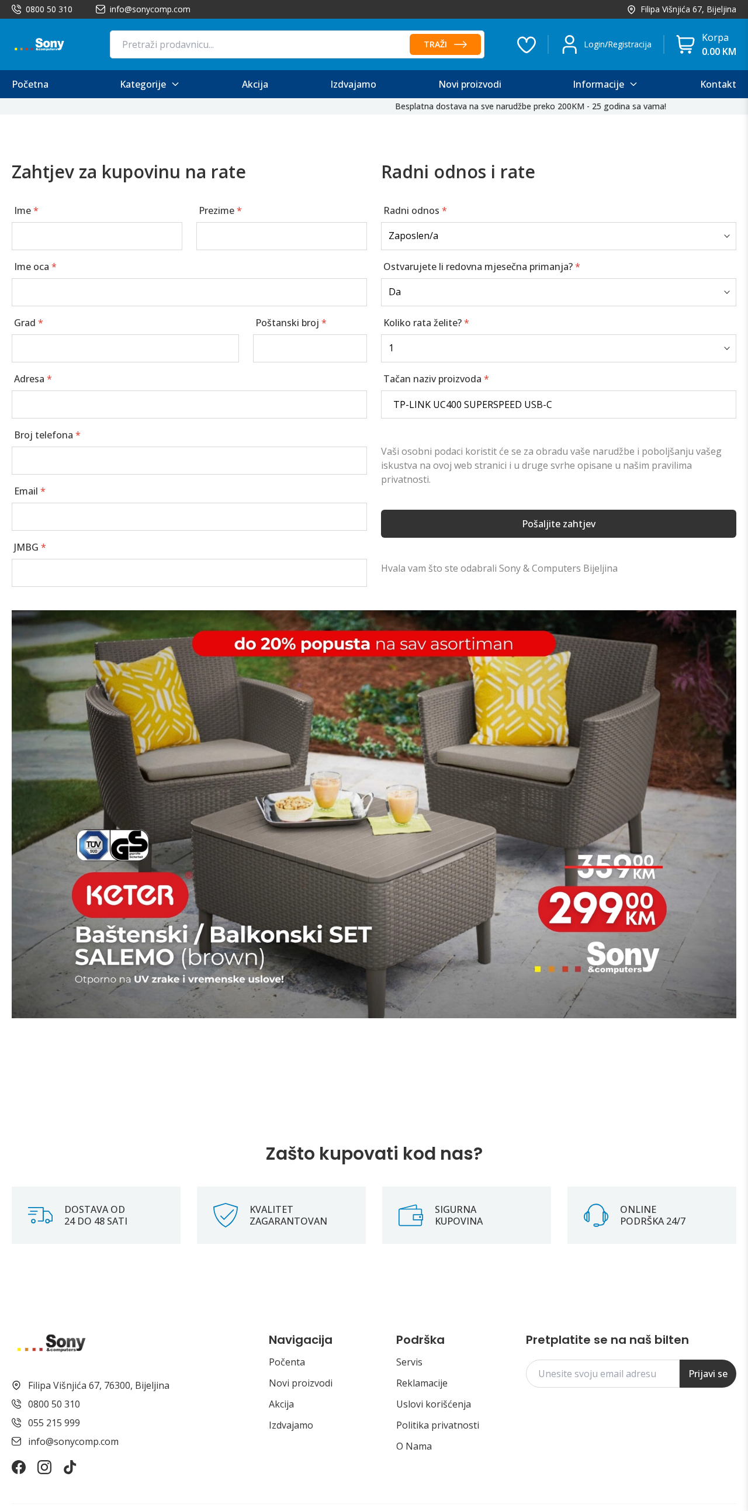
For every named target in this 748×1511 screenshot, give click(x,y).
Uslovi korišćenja (433, 1404)
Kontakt (718, 84)
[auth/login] (526, 44)
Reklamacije (422, 1383)
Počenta (287, 1362)
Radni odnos (415, 210)
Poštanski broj (291, 322)
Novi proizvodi (301, 1383)
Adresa (33, 378)
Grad (28, 322)
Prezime (220, 210)
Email (30, 491)
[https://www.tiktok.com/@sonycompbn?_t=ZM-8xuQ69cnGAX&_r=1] (70, 1467)
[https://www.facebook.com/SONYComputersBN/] (19, 1467)
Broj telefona (47, 434)
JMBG (30, 547)
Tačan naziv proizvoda (436, 378)
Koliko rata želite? (426, 322)
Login (594, 44)
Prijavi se (708, 1373)
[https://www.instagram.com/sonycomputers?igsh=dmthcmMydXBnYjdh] (44, 1467)
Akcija (281, 1404)
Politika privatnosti (437, 1425)
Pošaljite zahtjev (558, 523)
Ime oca (35, 266)
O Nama (414, 1446)
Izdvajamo (291, 1425)
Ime (26, 210)
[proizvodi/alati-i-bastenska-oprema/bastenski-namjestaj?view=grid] (374, 814)
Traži (435, 44)
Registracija (630, 44)
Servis (409, 1362)
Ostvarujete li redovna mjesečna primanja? (481, 266)
